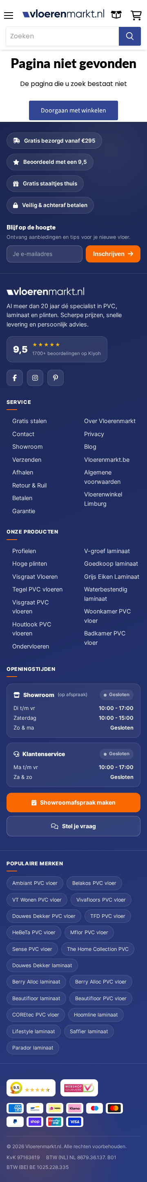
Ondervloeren (30, 646)
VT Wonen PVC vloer (37, 900)
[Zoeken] (130, 36)
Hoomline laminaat (96, 1015)
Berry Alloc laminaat (36, 982)
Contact (23, 434)
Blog (90, 446)
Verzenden (26, 459)
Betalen (22, 498)
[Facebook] (15, 378)
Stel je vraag (79, 826)
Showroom (27, 446)
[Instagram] (35, 378)
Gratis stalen (29, 421)
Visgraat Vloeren (35, 576)
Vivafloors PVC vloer (101, 900)
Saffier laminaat (89, 1031)
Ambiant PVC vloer (35, 883)
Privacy (94, 434)
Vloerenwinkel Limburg (103, 499)
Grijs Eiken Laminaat (111, 576)
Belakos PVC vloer (94, 883)
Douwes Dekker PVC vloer (44, 916)
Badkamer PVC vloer (105, 638)
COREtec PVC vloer (35, 1015)
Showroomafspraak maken (78, 802)
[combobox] (62, 36)
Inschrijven (109, 253)
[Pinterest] (55, 378)
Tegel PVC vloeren (37, 589)
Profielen (24, 551)
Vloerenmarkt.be (106, 459)
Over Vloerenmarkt (110, 421)
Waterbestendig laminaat (105, 594)
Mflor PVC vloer (89, 932)
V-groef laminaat (107, 551)
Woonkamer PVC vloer (107, 616)
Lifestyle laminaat (33, 1031)
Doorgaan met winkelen (73, 110)
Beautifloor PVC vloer (101, 998)
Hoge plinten (29, 563)
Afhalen (22, 472)
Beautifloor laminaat (36, 998)
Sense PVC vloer (32, 949)
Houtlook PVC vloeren (31, 629)
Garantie (23, 511)
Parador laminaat (32, 1048)
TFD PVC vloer (107, 916)
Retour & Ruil (29, 485)
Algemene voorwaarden (102, 477)
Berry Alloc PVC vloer (101, 982)
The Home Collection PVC (98, 949)
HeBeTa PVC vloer (34, 932)
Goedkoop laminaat (111, 563)
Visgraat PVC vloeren (30, 607)
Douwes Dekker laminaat (42, 965)
